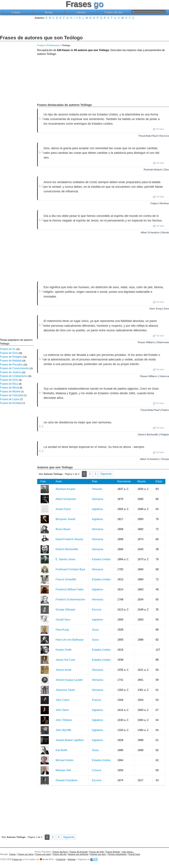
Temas (48, 12)
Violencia (164, 376)
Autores (81, 12)
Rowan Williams (146, 342)
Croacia (96, 770)
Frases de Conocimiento (14, 368)
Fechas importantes (117, 854)
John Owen (62, 710)
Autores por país (98, 854)
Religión (164, 434)
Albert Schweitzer (150, 232)
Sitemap (71, 859)
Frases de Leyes (9, 399)
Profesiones (53, 45)
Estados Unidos (101, 559)
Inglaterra (97, 509)
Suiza (95, 629)
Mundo (165, 232)
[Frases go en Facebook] (92, 859)
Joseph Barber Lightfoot (70, 740)
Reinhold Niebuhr (153, 169)
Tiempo (165, 459)
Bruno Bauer (63, 529)
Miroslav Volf (63, 770)
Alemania (97, 499)
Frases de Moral (9, 387)
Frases (16, 12)
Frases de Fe (8, 349)
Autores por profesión (78, 854)
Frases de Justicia (10, 372)
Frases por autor (43, 854)
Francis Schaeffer (66, 579)
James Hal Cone (65, 659)
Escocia (96, 609)
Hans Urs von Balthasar (70, 639)
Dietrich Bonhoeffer (148, 434)
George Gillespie (65, 609)
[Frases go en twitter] (96, 859)
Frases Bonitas (113, 852)
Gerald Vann (63, 619)
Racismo (164, 135)
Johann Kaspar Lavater (69, 679)
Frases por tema (25, 854)
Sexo (166, 308)
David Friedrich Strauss (69, 539)
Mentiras (164, 203)
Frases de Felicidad (11, 395)
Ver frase (160, 129)
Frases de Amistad (11, 403)
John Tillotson (64, 720)
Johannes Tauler (65, 689)
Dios (166, 169)
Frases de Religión (11, 356)
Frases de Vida (96, 852)
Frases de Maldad (10, 360)
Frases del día (113, 12)
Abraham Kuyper (65, 489)
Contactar (60, 859)
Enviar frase (134, 854)
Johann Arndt (63, 669)
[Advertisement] (84, 26)
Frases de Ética (9, 383)
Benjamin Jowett (65, 519)
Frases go (17, 859)
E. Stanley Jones (65, 559)
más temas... (128, 852)
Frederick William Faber (70, 589)
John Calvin (63, 700)
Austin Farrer (63, 509)
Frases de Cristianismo (13, 376)
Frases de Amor (9, 379)
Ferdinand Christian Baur (70, 569)
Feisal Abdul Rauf (147, 135)
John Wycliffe (63, 730)
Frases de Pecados (11, 364)
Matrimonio (163, 342)
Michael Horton (64, 760)
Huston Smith (63, 649)
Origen (154, 203)
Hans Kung (155, 308)
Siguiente (106, 473)
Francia (96, 700)
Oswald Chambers (66, 780)
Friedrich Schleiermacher (70, 599)
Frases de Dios (9, 353)
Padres (165, 410)
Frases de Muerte (10, 391)
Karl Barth (61, 750)
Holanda (97, 489)
